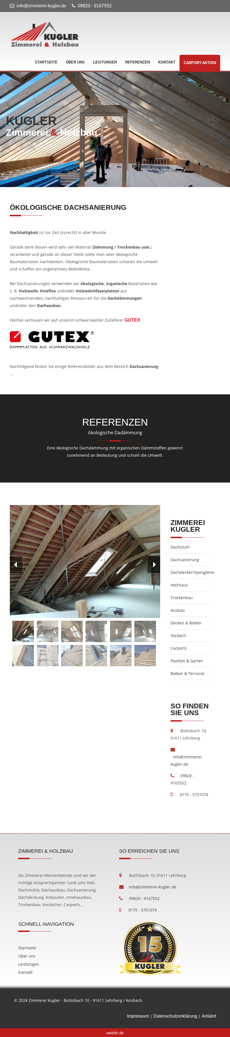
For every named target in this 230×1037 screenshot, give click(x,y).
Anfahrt (209, 1016)
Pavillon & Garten (187, 660)
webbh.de (115, 1033)
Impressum (138, 1016)
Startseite (46, 62)
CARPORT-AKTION (200, 63)
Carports (179, 648)
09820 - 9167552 (95, 5)
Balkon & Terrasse (187, 673)
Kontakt (166, 62)
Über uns (75, 62)
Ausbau (178, 610)
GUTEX (132, 320)
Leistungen (105, 62)
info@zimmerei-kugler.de (41, 5)
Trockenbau (182, 597)
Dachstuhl (180, 547)
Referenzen (137, 62)
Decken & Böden (186, 623)
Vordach (178, 635)
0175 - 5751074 (191, 794)
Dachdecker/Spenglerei (192, 572)
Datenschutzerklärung (175, 1016)
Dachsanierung (185, 559)
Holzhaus (179, 585)
